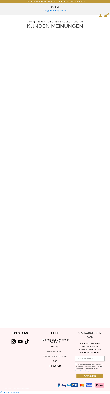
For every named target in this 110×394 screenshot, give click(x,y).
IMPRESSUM (55, 366)
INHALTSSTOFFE (45, 22)
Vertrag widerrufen (9, 392)
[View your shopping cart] (105, 16)
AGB (55, 361)
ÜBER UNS (78, 22)
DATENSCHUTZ (55, 352)
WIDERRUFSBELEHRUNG (55, 356)
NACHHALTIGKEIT (63, 22)
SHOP (29, 22)
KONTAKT (55, 347)
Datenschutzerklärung (82, 371)
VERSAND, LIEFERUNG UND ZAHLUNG (55, 341)
